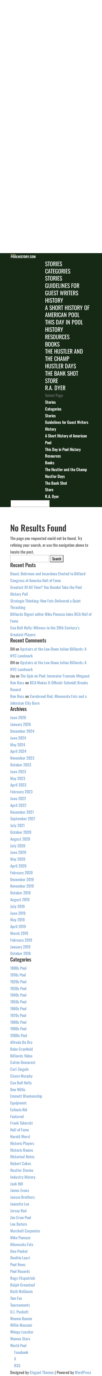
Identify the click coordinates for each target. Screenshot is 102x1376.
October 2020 (20, 832)
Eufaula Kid (18, 1109)
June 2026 (18, 717)
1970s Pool (18, 1015)
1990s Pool (18, 1028)
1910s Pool (18, 975)
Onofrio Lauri (20, 1257)
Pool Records (20, 1271)
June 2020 (18, 852)
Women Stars (20, 1338)
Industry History (22, 1177)
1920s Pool (18, 981)
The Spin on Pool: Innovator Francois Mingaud (55, 676)
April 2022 (18, 805)
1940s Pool (18, 995)
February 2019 (21, 940)
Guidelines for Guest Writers (62, 289)
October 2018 (20, 953)
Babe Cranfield (21, 1049)
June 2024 (18, 738)
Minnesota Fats (21, 1244)
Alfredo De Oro (21, 1042)
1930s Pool (18, 988)
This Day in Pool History (64, 326)
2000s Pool (18, 1035)
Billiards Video (21, 1056)
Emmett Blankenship (26, 1096)
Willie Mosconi (21, 1325)
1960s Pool (18, 1008)
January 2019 (20, 947)
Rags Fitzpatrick (22, 1278)
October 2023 (20, 765)
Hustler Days (60, 366)
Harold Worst (20, 1136)
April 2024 (18, 751)
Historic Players (22, 1143)
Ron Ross (17, 682)
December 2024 (22, 731)
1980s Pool (18, 1022)
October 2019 (20, 893)
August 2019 (19, 899)
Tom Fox (16, 1298)
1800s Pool (18, 968)
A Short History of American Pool (67, 311)
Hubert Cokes (20, 1163)
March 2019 (19, 933)
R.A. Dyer (55, 387)
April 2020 (18, 866)
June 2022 (18, 798)
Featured (17, 1116)
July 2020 (17, 846)
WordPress (83, 1372)
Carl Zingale (19, 1069)
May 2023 (17, 778)
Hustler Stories (21, 1170)
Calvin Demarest (22, 1062)
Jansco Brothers (22, 1197)
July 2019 (17, 906)
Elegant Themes (42, 1372)
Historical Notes (22, 1156)
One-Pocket (19, 1251)
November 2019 (22, 886)
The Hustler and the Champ (64, 355)
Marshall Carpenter (25, 1231)
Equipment (18, 1103)
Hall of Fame (19, 1130)
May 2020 (17, 859)
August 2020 (20, 839)
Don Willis (18, 1089)
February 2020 (21, 872)
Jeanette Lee (19, 1204)
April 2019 (18, 926)
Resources (57, 336)
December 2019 (22, 879)
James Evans (19, 1190)
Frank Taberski (21, 1123)
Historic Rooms (21, 1150)
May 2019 (17, 919)
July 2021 (17, 825)
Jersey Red (18, 1210)
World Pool (18, 1345)
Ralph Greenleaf (22, 1285)
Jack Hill (16, 1184)
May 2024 (17, 744)
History (54, 300)
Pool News (18, 1264)
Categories (57, 271)
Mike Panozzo (20, 1237)
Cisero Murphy (21, 1076)
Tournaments (20, 1305)
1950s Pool (18, 1002)
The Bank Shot (61, 373)
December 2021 (22, 812)
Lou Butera (18, 1224)
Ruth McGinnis (21, 1291)
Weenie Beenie (21, 1318)
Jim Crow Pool (20, 1217)
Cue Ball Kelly (21, 1083)
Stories (53, 263)
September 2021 (22, 818)
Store (51, 380)
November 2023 (22, 758)
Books (52, 344)
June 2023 (18, 771)
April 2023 (18, 785)
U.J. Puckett (19, 1312)
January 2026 (20, 724)
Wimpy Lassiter (21, 1332)
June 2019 (18, 913)
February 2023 (21, 791)
